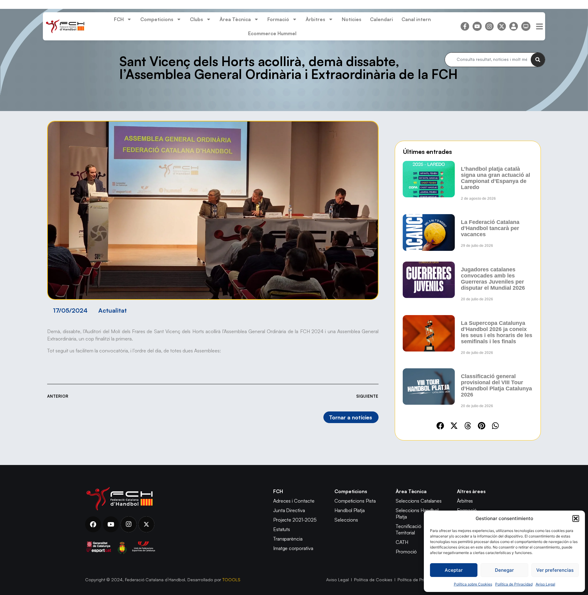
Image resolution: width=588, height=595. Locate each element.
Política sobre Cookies (473, 584)
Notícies (351, 19)
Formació (278, 19)
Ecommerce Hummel (272, 33)
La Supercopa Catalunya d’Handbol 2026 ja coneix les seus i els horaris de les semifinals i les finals (496, 332)
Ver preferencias (555, 570)
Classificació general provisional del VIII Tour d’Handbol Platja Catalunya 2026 (496, 385)
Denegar (504, 570)
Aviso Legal (545, 584)
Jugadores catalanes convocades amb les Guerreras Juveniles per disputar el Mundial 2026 (493, 278)
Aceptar (454, 570)
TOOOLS (231, 579)
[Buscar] (538, 60)
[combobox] (488, 60)
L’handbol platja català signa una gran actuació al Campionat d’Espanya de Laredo (495, 178)
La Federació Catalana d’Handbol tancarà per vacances (490, 228)
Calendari (381, 19)
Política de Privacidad (514, 584)
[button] (576, 518)
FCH (119, 19)
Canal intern (416, 19)
